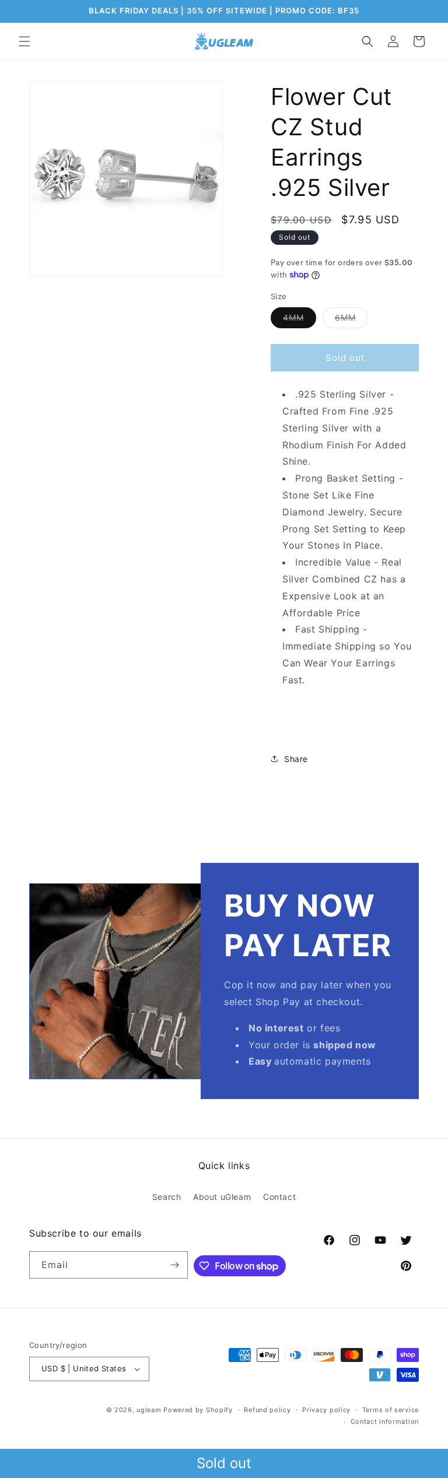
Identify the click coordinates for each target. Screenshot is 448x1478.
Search (166, 1197)
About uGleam (222, 1197)
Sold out (224, 1463)
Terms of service (390, 1410)
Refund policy (267, 1410)
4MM (299, 320)
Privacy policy (326, 1410)
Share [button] (296, 759)
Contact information (385, 1421)
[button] (24, 41)
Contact (279, 1197)
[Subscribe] (174, 1265)
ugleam (148, 1410)
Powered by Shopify (198, 1410)
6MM (351, 320)
